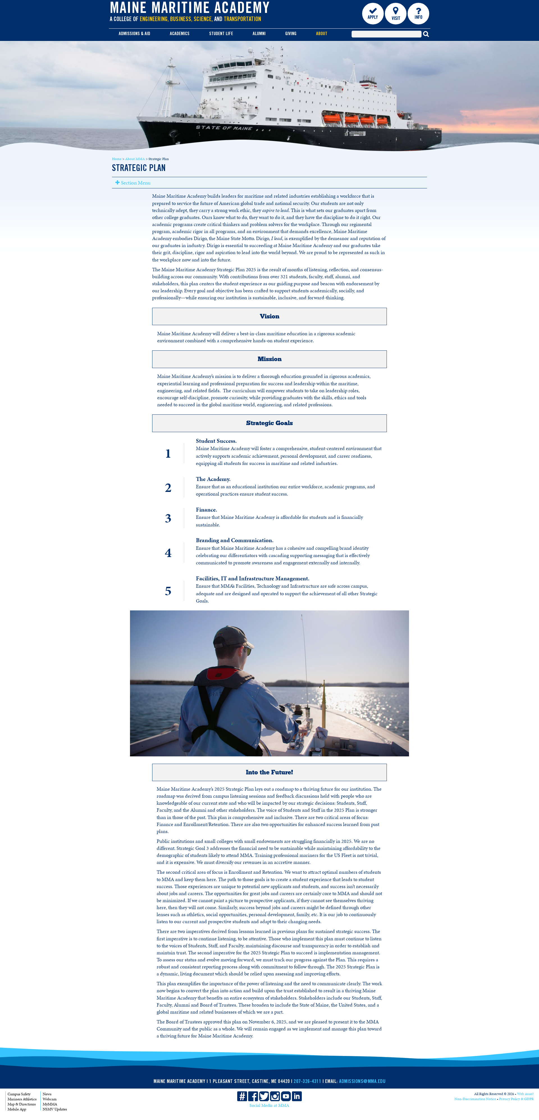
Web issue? (525, 1093)
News (47, 1094)
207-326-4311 (307, 1081)
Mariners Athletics (22, 1099)
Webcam (49, 1099)
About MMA (135, 158)
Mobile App (17, 1109)
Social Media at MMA (269, 1105)
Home (117, 158)
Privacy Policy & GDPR (516, 1098)
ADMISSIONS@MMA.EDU (362, 1081)
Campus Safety (19, 1094)
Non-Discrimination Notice (475, 1098)
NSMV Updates (55, 1109)
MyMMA (50, 1104)
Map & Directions (22, 1104)
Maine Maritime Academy (190, 9)
